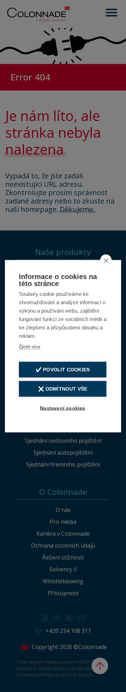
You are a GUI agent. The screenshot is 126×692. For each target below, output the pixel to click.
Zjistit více (29, 346)
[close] (106, 260)
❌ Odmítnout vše (63, 388)
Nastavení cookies (62, 408)
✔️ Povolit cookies (63, 369)
